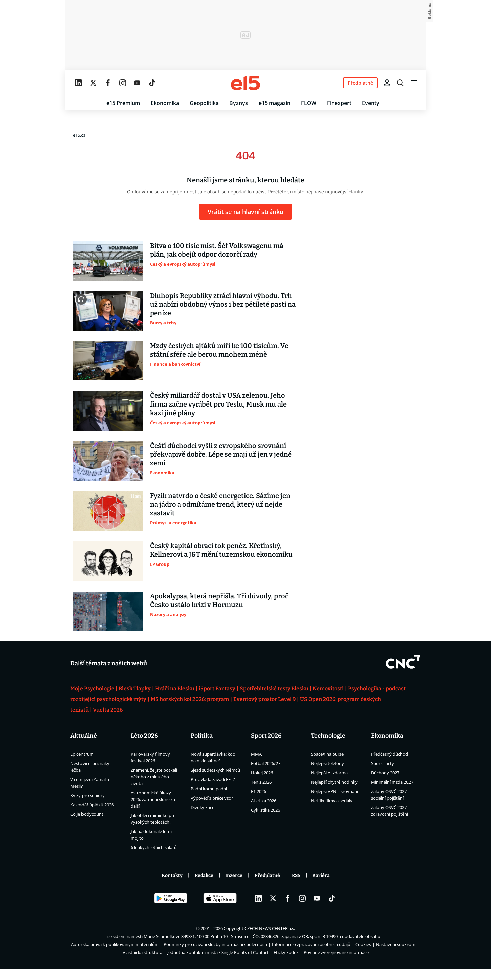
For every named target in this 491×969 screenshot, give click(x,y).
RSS (296, 875)
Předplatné (267, 875)
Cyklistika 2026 (265, 810)
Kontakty (172, 875)
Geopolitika (204, 103)
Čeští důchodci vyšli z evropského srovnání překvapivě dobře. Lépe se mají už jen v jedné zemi (221, 454)
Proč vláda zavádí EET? (213, 779)
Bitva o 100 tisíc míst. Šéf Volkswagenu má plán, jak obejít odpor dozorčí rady (216, 249)
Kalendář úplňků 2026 (92, 805)
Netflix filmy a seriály (331, 801)
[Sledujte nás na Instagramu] (122, 82)
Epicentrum (82, 754)
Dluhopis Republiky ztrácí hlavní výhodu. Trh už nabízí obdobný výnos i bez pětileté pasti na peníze (223, 304)
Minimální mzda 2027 (392, 782)
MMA (256, 754)
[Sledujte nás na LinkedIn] (78, 82)
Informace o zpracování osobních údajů (311, 944)
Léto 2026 (144, 735)
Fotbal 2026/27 (265, 763)
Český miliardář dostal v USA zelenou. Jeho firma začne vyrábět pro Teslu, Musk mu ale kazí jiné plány (218, 404)
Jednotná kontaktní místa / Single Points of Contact (218, 952)
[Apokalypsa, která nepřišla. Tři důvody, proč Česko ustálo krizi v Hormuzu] (108, 611)
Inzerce (233, 875)
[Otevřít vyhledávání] (400, 83)
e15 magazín (274, 103)
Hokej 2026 (262, 773)
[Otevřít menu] (414, 83)
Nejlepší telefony (327, 763)
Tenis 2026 (261, 782)
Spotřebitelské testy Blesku (274, 688)
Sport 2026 (266, 735)
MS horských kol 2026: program (190, 699)
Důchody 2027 (385, 773)
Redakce (204, 875)
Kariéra (321, 875)
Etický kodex (286, 952)
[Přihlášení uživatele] (387, 83)
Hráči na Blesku (174, 688)
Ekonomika (165, 103)
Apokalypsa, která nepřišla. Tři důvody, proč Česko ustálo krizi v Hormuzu (219, 600)
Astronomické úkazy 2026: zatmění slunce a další (153, 799)
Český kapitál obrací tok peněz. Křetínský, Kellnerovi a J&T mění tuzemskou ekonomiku (221, 550)
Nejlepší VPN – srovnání (334, 791)
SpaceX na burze (327, 754)
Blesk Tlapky (135, 688)
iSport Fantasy (217, 688)
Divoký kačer (203, 807)
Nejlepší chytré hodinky (334, 782)
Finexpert (339, 103)
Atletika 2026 (263, 801)
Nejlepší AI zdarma (329, 773)
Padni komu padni (209, 789)
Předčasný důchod (389, 754)
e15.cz (79, 135)
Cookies (363, 944)
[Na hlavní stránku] (245, 83)
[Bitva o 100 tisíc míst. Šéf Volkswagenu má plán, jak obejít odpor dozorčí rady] (108, 261)
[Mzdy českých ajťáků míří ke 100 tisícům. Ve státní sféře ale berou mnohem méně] (108, 361)
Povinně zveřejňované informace (336, 952)
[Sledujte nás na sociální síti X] (93, 82)
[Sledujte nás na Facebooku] (108, 82)
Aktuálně (83, 735)
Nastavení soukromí (396, 944)
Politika (202, 735)
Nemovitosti (328, 688)
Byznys (238, 103)
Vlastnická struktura (142, 952)
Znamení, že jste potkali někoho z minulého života (154, 776)
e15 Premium (123, 103)
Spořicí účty (382, 763)
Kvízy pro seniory (87, 795)
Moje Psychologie (92, 688)
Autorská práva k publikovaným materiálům (115, 944)
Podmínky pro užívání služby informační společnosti (215, 944)
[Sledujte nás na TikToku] (152, 82)
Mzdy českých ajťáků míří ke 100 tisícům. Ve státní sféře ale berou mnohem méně (219, 350)
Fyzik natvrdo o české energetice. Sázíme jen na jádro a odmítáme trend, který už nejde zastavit (220, 504)
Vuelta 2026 (108, 710)
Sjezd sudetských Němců (215, 770)
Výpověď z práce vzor (212, 798)
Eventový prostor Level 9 (264, 699)
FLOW (308, 103)
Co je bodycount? (87, 814)
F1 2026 (258, 791)
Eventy (370, 103)
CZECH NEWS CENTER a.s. (269, 928)
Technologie (328, 735)
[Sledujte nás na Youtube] (137, 82)
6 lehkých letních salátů (154, 847)
